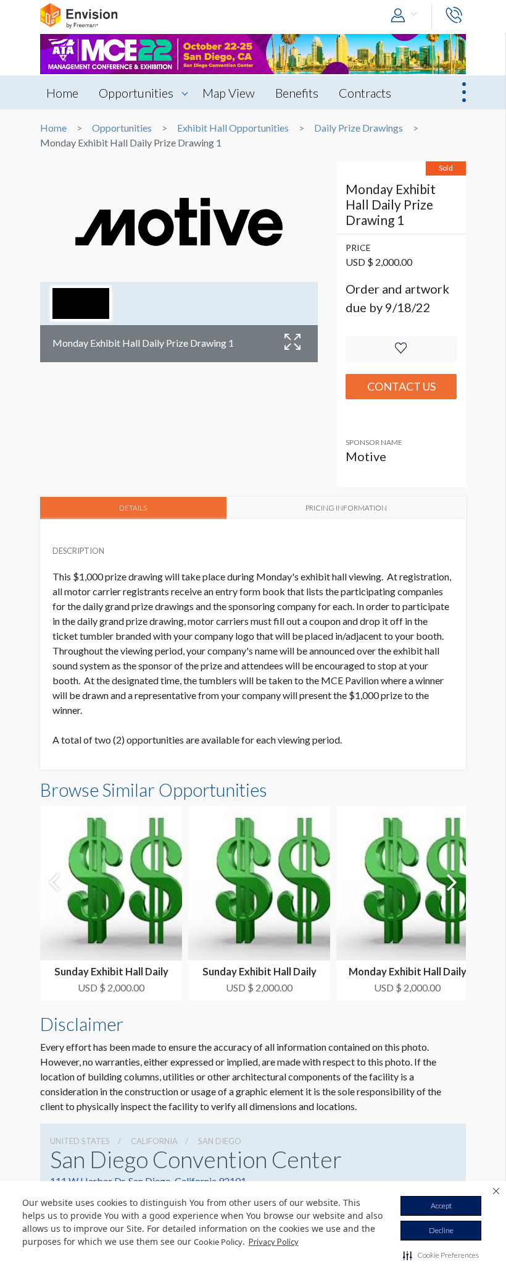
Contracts (365, 92)
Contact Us (401, 386)
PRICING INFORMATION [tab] (346, 507)
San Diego (219, 1141)
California (154, 1141)
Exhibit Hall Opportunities (233, 128)
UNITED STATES (80, 1141)
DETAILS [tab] (133, 507)
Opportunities (136, 92)
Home (62, 92)
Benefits (296, 92)
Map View (228, 92)
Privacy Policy (274, 1242)
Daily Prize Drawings (358, 128)
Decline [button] (441, 1230)
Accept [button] (441, 1205)
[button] (440, 1255)
